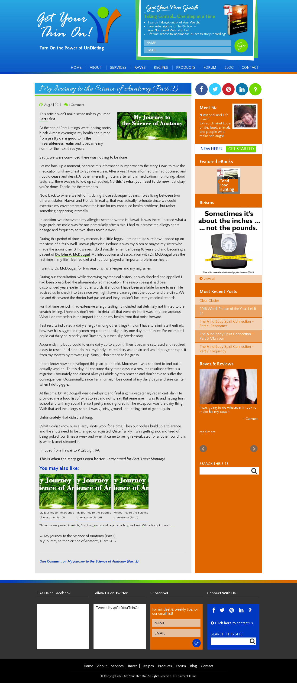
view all (209, 279)
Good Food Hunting (226, 185)
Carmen (251, 419)
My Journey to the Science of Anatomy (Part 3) (56, 515)
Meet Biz (208, 107)
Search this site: (214, 464)
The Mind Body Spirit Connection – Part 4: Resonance (227, 323)
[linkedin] (242, 90)
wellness (135, 525)
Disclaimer (180, 676)
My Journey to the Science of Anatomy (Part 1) (131, 515)
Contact (250, 67)
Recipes (161, 67)
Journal (98, 525)
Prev (203, 448)
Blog (229, 67)
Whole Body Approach (156, 525)
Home (76, 67)
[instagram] (255, 90)
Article (75, 525)
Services (118, 67)
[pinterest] (228, 90)
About (96, 67)
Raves (140, 67)
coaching (122, 525)
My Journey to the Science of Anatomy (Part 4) (94, 515)
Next (254, 448)
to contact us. (234, 623)
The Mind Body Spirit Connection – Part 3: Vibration (227, 336)
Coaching (86, 525)
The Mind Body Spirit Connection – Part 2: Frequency (227, 349)
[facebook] (201, 90)
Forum (209, 67)
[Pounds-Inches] (228, 241)
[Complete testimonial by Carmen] (228, 386)
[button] (220, 181)
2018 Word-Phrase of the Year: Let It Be (228, 311)
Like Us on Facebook (54, 593)
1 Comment (76, 105)
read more (208, 432)
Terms (192, 676)
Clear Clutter (209, 301)
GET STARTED (241, 149)
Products (185, 67)
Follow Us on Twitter (111, 593)
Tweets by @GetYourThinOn (117, 608)
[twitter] (215, 90)
